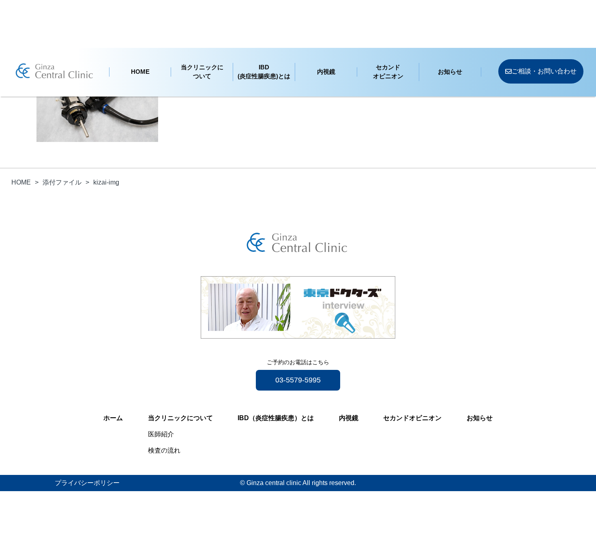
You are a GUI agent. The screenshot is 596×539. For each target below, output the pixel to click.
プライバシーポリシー (87, 482)
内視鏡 (326, 71)
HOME (140, 71)
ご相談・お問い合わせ (544, 71)
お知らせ (450, 71)
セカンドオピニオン (388, 72)
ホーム (113, 417)
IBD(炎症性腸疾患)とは (264, 72)
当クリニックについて (202, 72)
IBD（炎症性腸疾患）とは (276, 417)
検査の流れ (164, 450)
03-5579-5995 (298, 380)
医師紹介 (161, 434)
